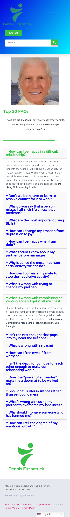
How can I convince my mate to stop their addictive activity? (31, 275)
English (46, 514)
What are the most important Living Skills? (35, 222)
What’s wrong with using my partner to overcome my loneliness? (34, 403)
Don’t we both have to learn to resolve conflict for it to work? (31, 197)
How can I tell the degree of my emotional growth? (32, 424)
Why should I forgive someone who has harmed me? (34, 414)
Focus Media (12, 508)
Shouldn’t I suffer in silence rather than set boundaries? (33, 393)
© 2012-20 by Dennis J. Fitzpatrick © (27, 504)
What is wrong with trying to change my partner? (29, 285)
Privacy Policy (28, 508)
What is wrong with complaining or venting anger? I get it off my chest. (34, 299)
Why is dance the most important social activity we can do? (33, 264)
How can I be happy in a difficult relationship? (32, 153)
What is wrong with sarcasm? (31, 346)
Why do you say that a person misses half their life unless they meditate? (30, 210)
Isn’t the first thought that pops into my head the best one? (32, 336)
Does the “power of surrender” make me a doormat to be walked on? (32, 380)
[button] (51, 14)
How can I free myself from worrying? (28, 354)
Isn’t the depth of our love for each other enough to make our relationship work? (34, 367)
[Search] (54, 42)
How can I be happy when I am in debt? (32, 243)
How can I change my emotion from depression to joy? (35, 232)
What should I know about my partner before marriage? (30, 253)
